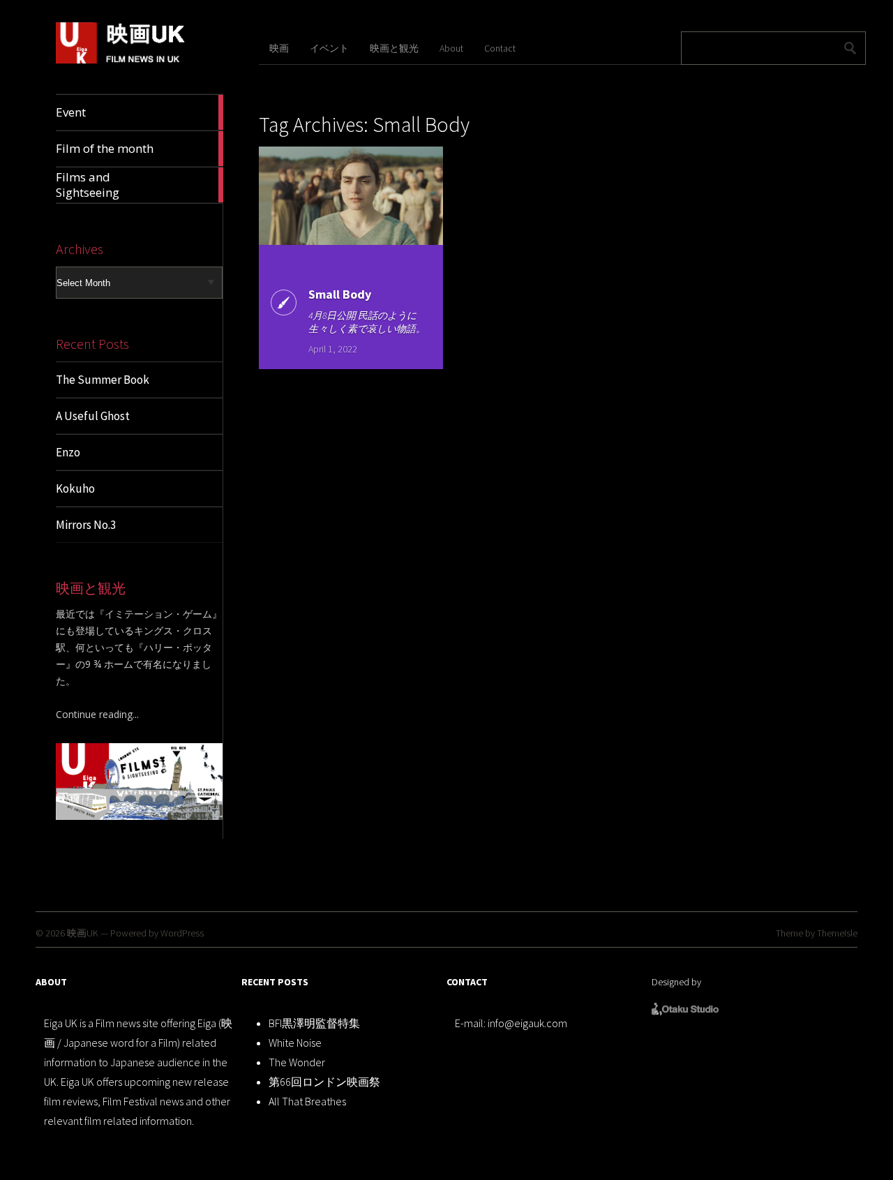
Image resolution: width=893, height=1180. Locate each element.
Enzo (68, 452)
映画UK (82, 933)
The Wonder (297, 1062)
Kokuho (75, 488)
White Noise (295, 1043)
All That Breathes (307, 1101)
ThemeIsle (837, 933)
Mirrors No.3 (86, 524)
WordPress (182, 933)
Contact (500, 48)
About (451, 48)
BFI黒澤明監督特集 (314, 1023)
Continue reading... (97, 714)
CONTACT (467, 982)
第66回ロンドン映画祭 (324, 1082)
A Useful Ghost (93, 416)
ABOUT (51, 982)
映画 (279, 48)
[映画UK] (121, 61)
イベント (329, 48)
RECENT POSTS (274, 982)
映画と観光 (394, 48)
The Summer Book (102, 379)
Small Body (339, 294)
